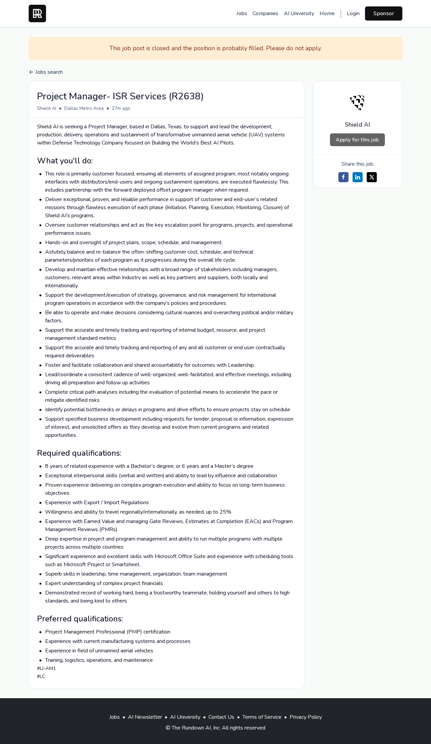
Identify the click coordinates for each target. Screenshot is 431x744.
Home (327, 13)
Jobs (241, 13)
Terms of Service (261, 717)
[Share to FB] (343, 177)
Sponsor (383, 13)
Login (353, 13)
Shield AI (46, 108)
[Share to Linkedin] (358, 177)
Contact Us (221, 717)
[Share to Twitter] (372, 177)
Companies (265, 13)
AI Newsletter (145, 717)
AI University (299, 13)
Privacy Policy (306, 717)
